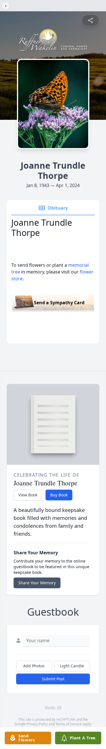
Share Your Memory (37, 582)
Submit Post (53, 678)
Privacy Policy (37, 724)
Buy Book (59, 495)
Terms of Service (68, 724)
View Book (27, 495)
